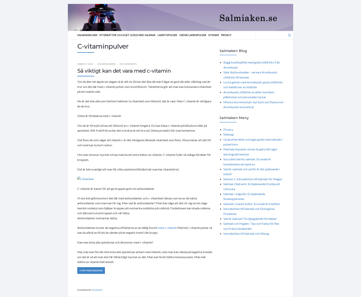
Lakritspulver (167, 35)
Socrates (97, 290)
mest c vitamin (167, 227)
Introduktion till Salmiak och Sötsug (246, 233)
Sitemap (213, 35)
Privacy (226, 35)
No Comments (128, 64)
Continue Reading (91, 270)
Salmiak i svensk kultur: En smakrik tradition (251, 204)
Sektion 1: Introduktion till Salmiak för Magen (252, 179)
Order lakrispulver (192, 35)
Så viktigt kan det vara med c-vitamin (124, 71)
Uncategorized (106, 64)
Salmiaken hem (87, 35)
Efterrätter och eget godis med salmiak (127, 35)
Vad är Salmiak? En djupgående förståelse (250, 218)
